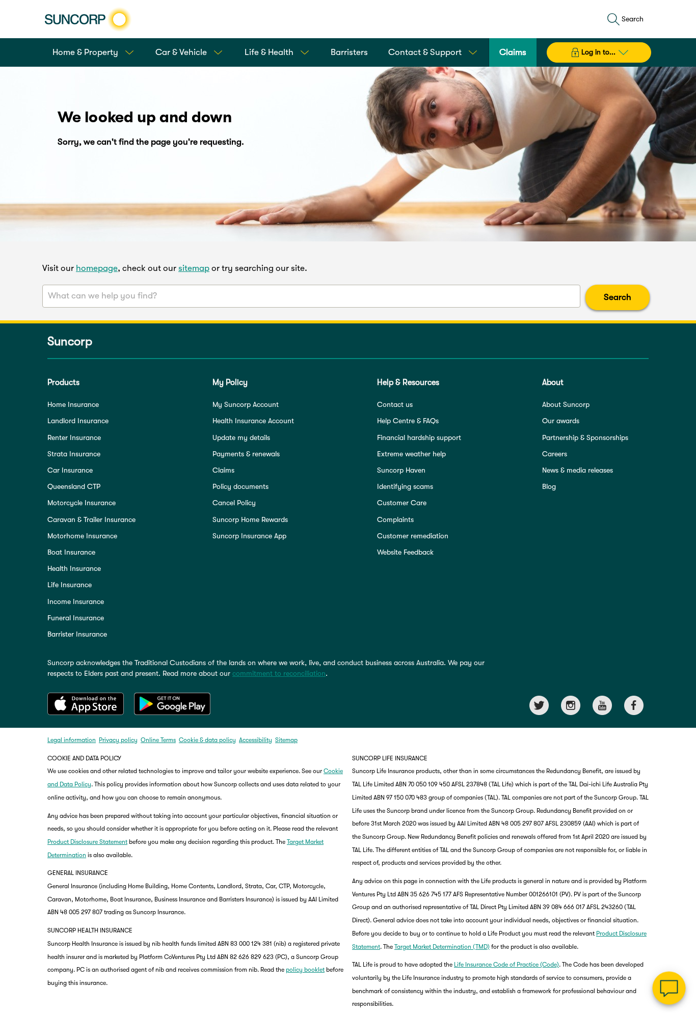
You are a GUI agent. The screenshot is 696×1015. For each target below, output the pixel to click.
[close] (680, 886)
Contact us (395, 404)
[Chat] (669, 988)
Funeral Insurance (75, 618)
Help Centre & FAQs (408, 421)
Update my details (241, 437)
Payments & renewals (246, 454)
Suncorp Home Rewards (250, 519)
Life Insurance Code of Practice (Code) (506, 964)
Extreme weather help (411, 454)
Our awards (560, 421)
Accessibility (255, 740)
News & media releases (577, 470)
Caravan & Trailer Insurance (91, 519)
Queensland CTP (73, 486)
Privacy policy (118, 740)
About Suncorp (566, 404)
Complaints (395, 519)
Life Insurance (69, 585)
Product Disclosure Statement (87, 841)
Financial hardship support (419, 437)
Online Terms (158, 740)
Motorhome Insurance (82, 536)
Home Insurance (73, 404)
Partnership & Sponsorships (585, 437)
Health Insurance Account (253, 421)
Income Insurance (75, 601)
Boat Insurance (71, 552)
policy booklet (305, 969)
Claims (223, 470)
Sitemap (286, 740)
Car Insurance (70, 470)
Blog (549, 486)
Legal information (71, 740)
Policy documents (240, 486)
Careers (554, 454)
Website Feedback (405, 552)
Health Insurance (74, 568)
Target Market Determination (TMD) (442, 946)
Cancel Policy (234, 503)
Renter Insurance (74, 437)
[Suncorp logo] (87, 19)
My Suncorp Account (245, 404)
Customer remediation (412, 536)
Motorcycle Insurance (81, 503)
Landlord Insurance (78, 421)
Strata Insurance (73, 454)
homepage (97, 268)
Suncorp (69, 341)
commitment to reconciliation (279, 673)
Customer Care (401, 503)
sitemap (193, 268)
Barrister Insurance (77, 634)
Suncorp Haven (401, 470)
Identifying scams (405, 486)
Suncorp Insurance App (249, 536)
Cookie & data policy (207, 740)
